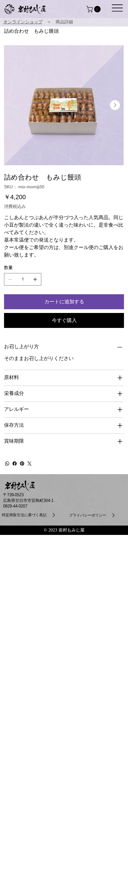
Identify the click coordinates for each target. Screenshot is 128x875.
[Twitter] (29, 463)
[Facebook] (14, 463)
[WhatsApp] (7, 463)
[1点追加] (35, 279)
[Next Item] (115, 105)
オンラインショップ (23, 22)
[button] (117, 7)
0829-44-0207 (15, 506)
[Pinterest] (22, 463)
